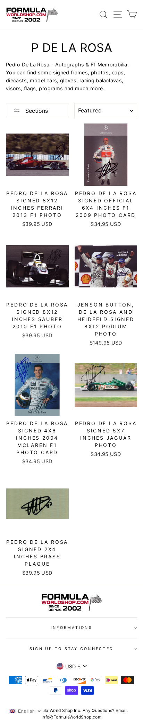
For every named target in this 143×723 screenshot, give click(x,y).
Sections (36, 110)
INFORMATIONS (71, 627)
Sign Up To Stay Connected (71, 649)
